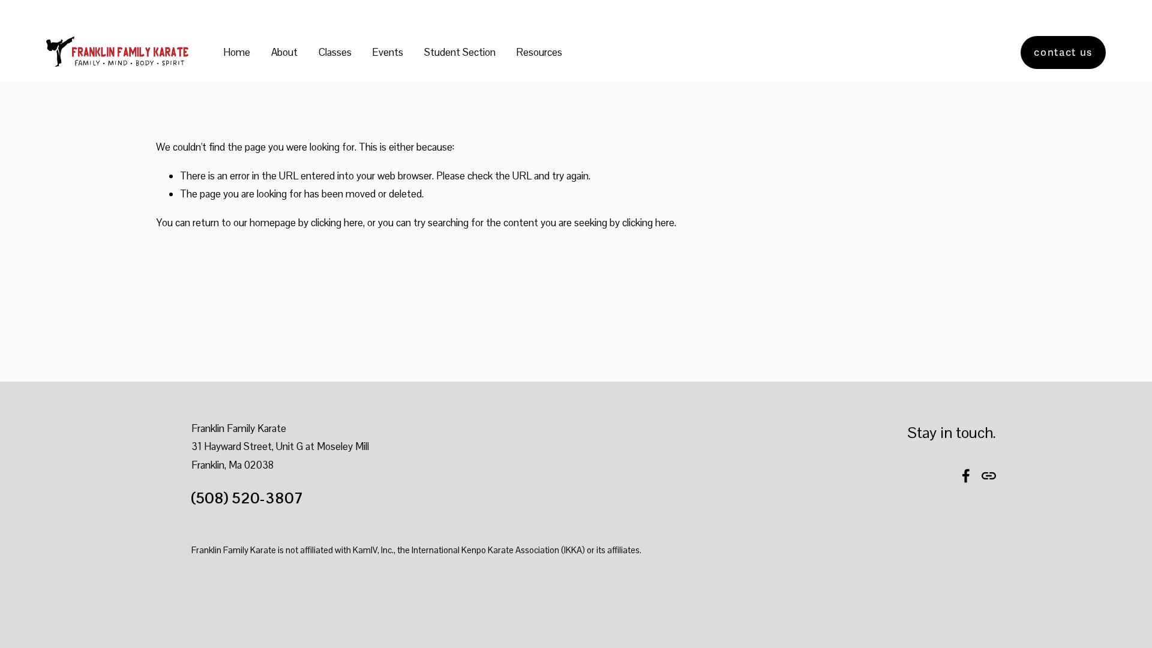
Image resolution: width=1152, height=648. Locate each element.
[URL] (989, 476)
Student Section (460, 52)
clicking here (337, 222)
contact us (1063, 52)
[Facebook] (966, 476)
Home (236, 52)
